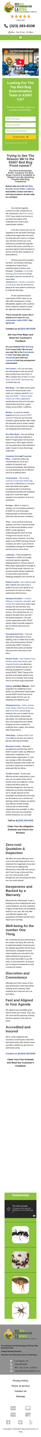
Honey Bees (14, 711)
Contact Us (21, 1391)
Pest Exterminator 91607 (20, 171)
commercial (11, 360)
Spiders (9, 686)
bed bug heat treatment (15, 274)
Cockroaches (11, 478)
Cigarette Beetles (13, 664)
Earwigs (9, 505)
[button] (20, 37)
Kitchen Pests (12, 659)
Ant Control (11, 369)
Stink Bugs (10, 735)
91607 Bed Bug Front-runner (20, 163)
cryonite (21, 282)
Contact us (11, 1053)
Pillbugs (9, 601)
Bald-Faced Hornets (25, 708)
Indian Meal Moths (20, 661)
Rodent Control (12, 582)
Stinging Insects (13, 705)
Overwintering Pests (14, 634)
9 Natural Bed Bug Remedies (11, 1351)
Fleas (8, 522)
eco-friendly (28, 271)
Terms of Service (20, 1386)
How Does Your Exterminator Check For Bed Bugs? (19, 1355)
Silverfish (27, 601)
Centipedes (18, 601)
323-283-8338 (24, 110)
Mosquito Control (13, 746)
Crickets (27, 599)
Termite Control (12, 774)
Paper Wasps (11, 708)
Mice (23, 582)
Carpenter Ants (12, 456)
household (10, 358)
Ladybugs (10, 555)
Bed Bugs (10, 388)
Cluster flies (10, 604)
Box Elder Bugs (12, 434)
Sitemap (20, 1396)
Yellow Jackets (28, 705)
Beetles (9, 412)
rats (30, 582)
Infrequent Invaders (14, 599)
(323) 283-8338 (27, 329)
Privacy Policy (20, 1380)
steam (15, 282)
